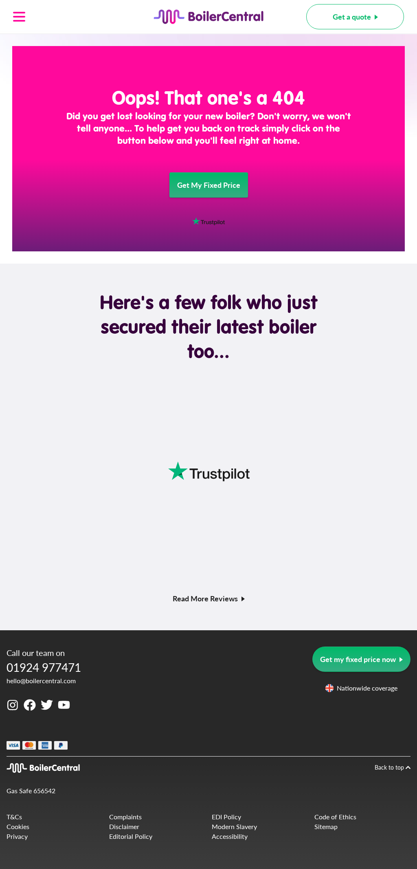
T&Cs (14, 816)
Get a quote (352, 16)
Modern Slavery (234, 826)
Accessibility (230, 836)
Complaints (125, 816)
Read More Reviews (205, 598)
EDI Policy (226, 816)
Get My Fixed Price (208, 185)
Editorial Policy (130, 836)
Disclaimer (124, 826)
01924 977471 (44, 667)
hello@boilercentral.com (41, 680)
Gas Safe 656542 (31, 790)
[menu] (62, 17)
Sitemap (326, 826)
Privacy (17, 836)
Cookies (18, 826)
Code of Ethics (335, 816)
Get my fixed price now (358, 659)
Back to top (390, 767)
